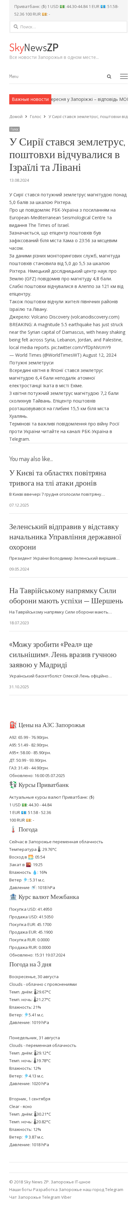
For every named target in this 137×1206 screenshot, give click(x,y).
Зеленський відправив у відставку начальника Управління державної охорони (65, 536)
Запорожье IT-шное (70, 1182)
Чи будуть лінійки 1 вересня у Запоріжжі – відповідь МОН (63, 99)
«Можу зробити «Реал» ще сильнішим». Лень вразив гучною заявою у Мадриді (63, 654)
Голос (14, 129)
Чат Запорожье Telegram (34, 1197)
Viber (66, 1197)
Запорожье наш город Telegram (91, 1189)
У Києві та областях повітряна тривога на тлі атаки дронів (57, 477)
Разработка (46, 1189)
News (33, 47)
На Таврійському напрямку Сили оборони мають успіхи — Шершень (66, 595)
